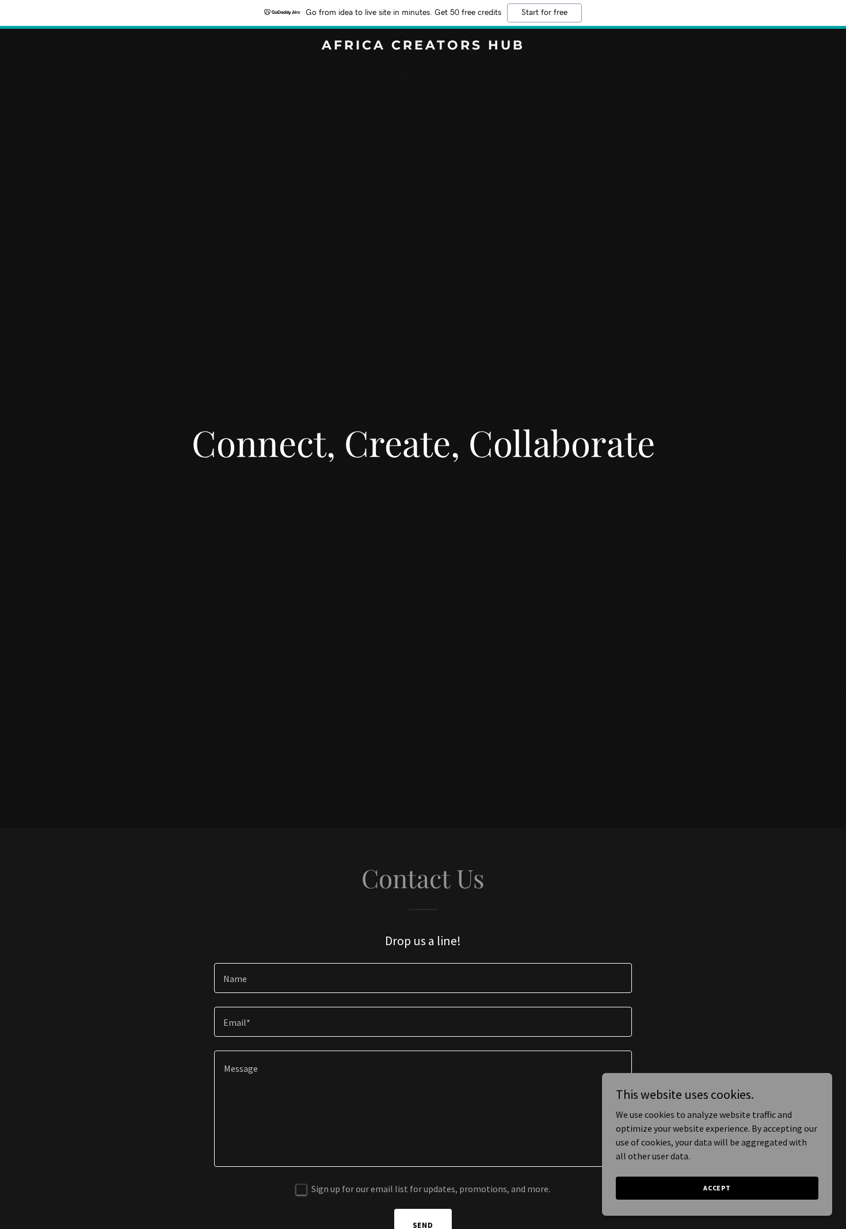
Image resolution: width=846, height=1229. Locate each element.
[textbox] (422, 978)
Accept (717, 1188)
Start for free (544, 13)
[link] (423, 46)
